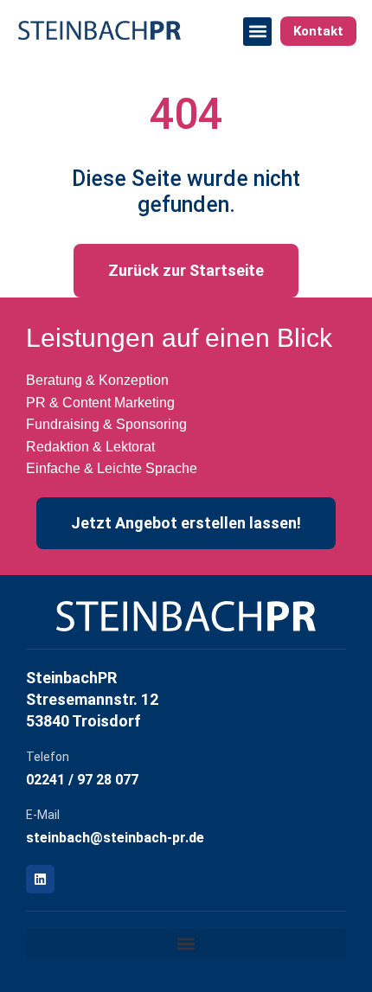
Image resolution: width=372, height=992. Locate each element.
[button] (257, 31)
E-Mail (43, 815)
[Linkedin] (40, 879)
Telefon (47, 757)
